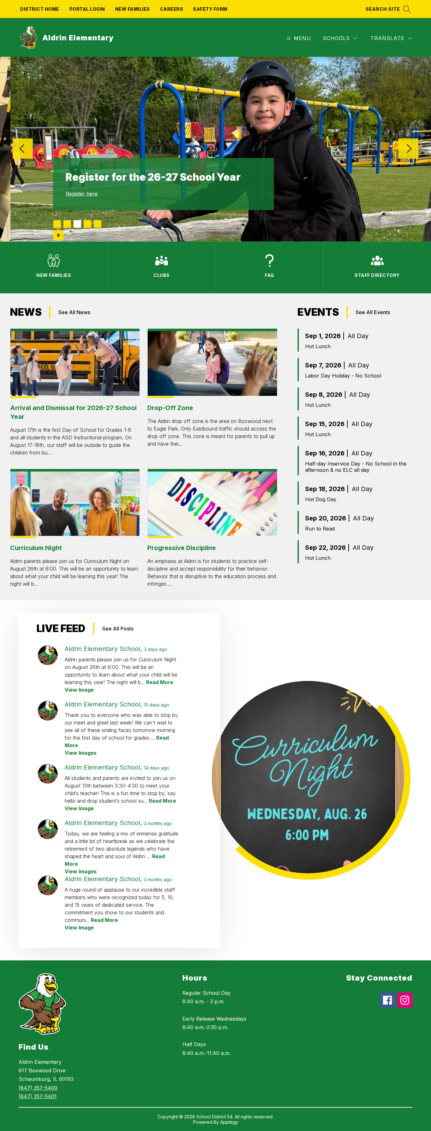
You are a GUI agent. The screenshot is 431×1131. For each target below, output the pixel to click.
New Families (132, 9)
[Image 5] (97, 224)
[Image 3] (77, 224)
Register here (81, 193)
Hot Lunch (318, 346)
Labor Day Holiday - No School (343, 375)
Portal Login (87, 9)
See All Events (373, 312)
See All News (74, 312)
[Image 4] (87, 224)
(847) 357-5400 (38, 1088)
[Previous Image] (23, 149)
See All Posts (117, 628)
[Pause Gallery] (58, 235)
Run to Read (320, 528)
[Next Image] (408, 149)
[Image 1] (57, 224)
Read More (159, 682)
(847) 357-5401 (37, 1096)
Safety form (210, 9)
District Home (39, 9)
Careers (171, 9)
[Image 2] (67, 224)
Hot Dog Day (320, 499)
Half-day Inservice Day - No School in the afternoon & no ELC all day (355, 466)
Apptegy (229, 1122)
